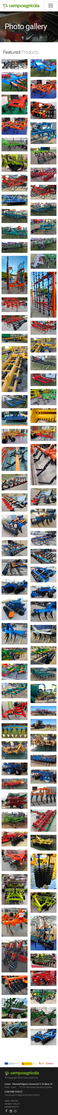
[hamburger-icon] (50, 6)
